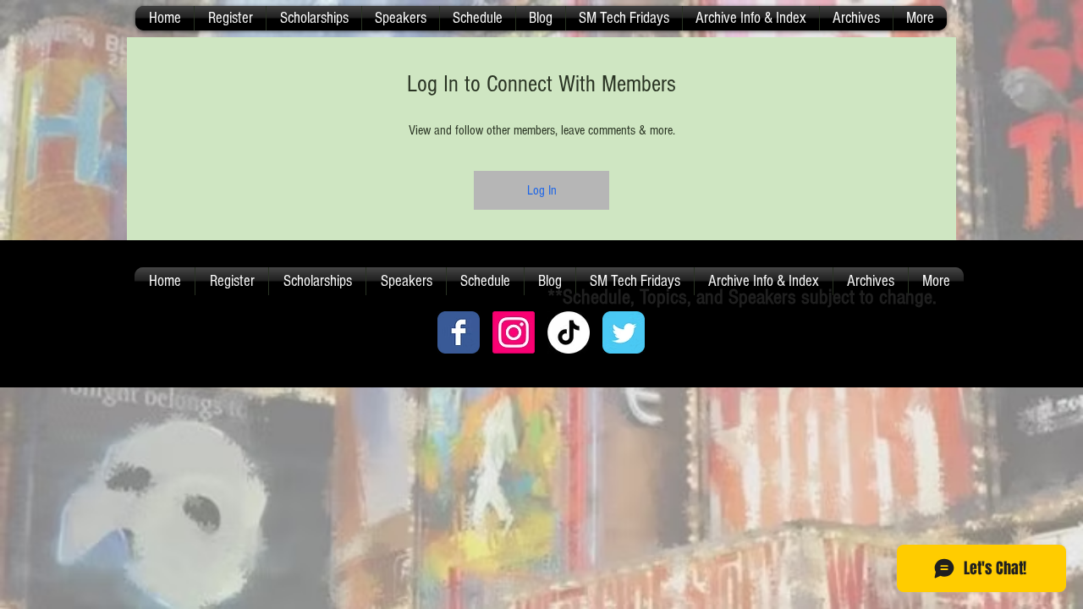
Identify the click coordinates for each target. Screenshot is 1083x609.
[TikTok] (568, 332)
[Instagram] (513, 332)
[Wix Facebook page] (458, 332)
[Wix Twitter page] (623, 332)
